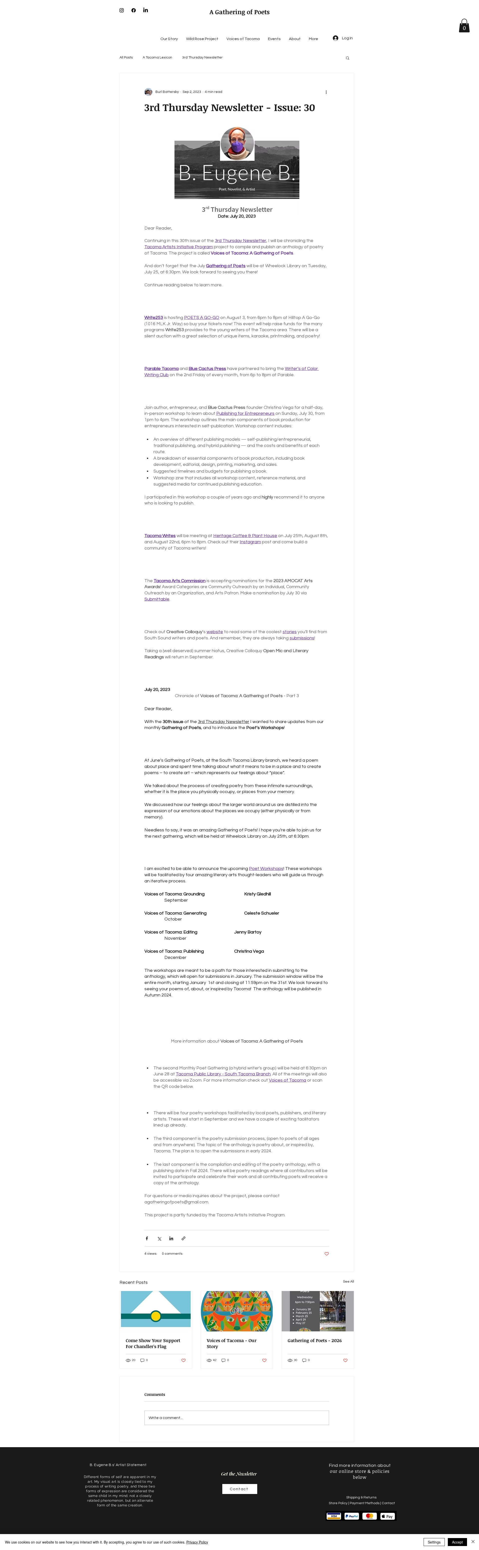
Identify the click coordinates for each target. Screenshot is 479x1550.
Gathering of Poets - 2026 (315, 1340)
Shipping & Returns (361, 1497)
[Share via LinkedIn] (171, 1238)
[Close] (473, 1542)
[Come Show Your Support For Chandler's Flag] (156, 1311)
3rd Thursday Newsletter (202, 57)
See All (348, 1281)
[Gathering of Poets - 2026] (318, 1311)
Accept (457, 1542)
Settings (434, 1542)
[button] (464, 25)
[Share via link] (183, 1238)
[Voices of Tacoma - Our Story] (237, 1311)
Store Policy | (339, 1503)
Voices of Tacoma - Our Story (231, 1343)
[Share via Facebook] (146, 1238)
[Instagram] (121, 10)
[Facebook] (133, 10)
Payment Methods (364, 1503)
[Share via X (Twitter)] (159, 1238)
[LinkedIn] (145, 10)
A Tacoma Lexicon (157, 57)
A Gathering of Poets (240, 11)
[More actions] (326, 92)
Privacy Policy (197, 1542)
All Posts (126, 57)
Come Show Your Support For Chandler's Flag (153, 1343)
